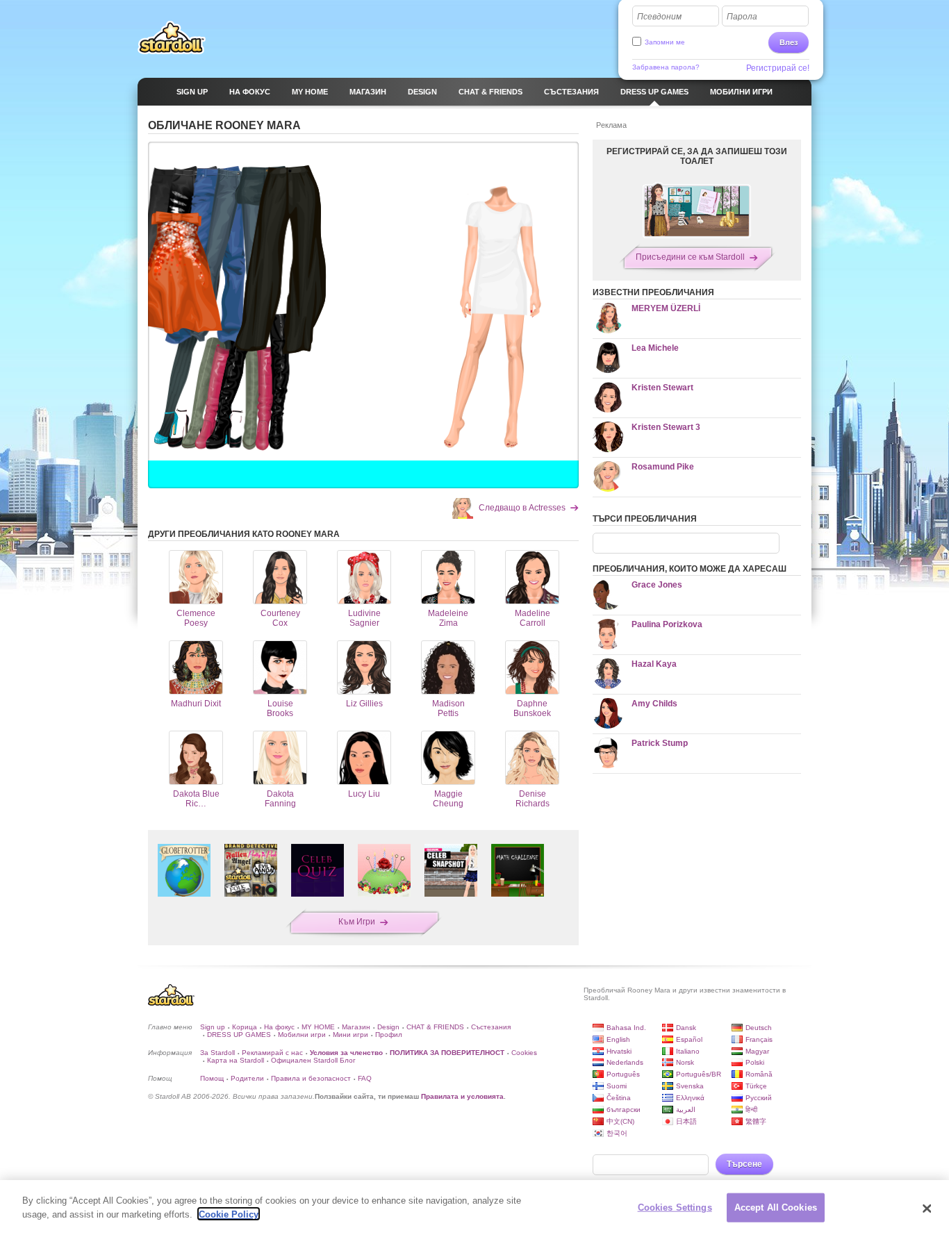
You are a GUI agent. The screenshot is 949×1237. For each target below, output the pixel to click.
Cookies (524, 1052)
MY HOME (318, 1027)
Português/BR (698, 1074)
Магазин (356, 1027)
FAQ (365, 1078)
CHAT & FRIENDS (435, 1027)
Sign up (212, 1027)
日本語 (686, 1121)
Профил (388, 1034)
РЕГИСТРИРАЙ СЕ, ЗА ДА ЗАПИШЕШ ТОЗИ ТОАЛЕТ (696, 156)
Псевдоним (659, 17)
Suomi (616, 1086)
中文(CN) (620, 1121)
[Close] (927, 1208)
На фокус (279, 1027)
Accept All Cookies (775, 1207)
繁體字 (755, 1121)
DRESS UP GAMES (239, 1034)
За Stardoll (217, 1052)
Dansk (686, 1027)
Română (759, 1074)
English (618, 1039)
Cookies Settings (675, 1207)
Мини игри (350, 1034)
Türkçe (756, 1086)
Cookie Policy (228, 1214)
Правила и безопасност (311, 1078)
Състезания (491, 1027)
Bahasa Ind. (626, 1027)
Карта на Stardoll (235, 1060)
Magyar (757, 1051)
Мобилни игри (302, 1034)
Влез (788, 42)
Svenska (690, 1086)
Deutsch (758, 1027)
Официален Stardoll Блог (313, 1060)
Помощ (212, 1078)
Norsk (685, 1062)
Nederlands (624, 1062)
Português (623, 1074)
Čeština (618, 1098)
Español (689, 1039)
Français (759, 1039)
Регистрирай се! (777, 68)
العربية (685, 1109)
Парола (742, 17)
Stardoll (172, 37)
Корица (244, 1027)
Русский (758, 1098)
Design (388, 1027)
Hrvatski (619, 1051)
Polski (754, 1062)
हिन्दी (751, 1109)
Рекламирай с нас (272, 1052)
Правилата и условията (462, 1096)
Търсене (744, 1164)
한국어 (616, 1133)
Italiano (688, 1051)
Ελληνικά (690, 1098)
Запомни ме (665, 42)
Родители (247, 1078)
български (623, 1109)
